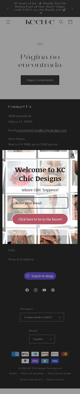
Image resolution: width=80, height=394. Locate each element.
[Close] (73, 155)
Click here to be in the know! (40, 219)
